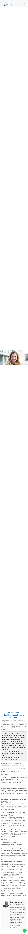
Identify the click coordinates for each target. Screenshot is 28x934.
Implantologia (3, 721)
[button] (24, 3)
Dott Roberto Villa (8, 720)
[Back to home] (6, 3)
